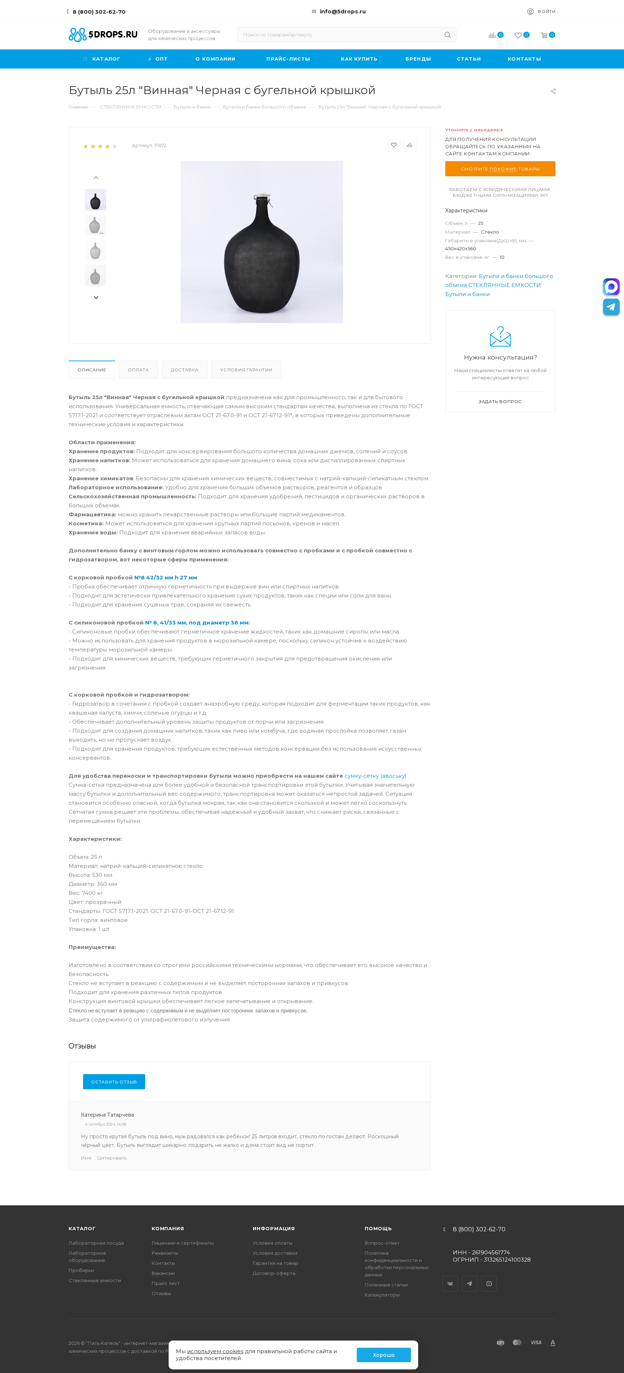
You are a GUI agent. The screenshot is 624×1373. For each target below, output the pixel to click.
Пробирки (81, 1270)
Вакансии (163, 1273)
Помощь (378, 1228)
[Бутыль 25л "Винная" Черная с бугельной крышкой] (262, 242)
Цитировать (112, 1158)
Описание (92, 369)
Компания (168, 1228)
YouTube (489, 1277)
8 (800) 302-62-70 (99, 11)
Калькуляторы (382, 1295)
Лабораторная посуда (96, 1243)
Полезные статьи (386, 1285)
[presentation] (95, 177)
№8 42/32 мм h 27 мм (165, 577)
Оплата (138, 369)
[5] (114, 145)
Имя (86, 1158)
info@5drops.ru (343, 11)
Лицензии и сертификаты (183, 1243)
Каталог (82, 1228)
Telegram (469, 1277)
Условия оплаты (272, 1243)
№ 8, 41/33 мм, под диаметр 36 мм (196, 622)
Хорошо (384, 1355)
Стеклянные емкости (95, 1280)
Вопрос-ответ (382, 1243)
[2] (93, 145)
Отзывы (161, 1293)
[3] (100, 145)
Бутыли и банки (467, 294)
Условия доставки (275, 1253)
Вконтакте (450, 1277)
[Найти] (447, 34)
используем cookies (215, 1351)
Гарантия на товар (275, 1263)
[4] (107, 145)
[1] (85, 145)
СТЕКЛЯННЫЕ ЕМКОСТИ (504, 285)
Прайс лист (166, 1283)
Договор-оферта (274, 1273)
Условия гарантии (246, 369)
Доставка (185, 369)
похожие (503, 169)
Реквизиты (165, 1253)
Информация (274, 1228)
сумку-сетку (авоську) (375, 775)
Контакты (163, 1263)
